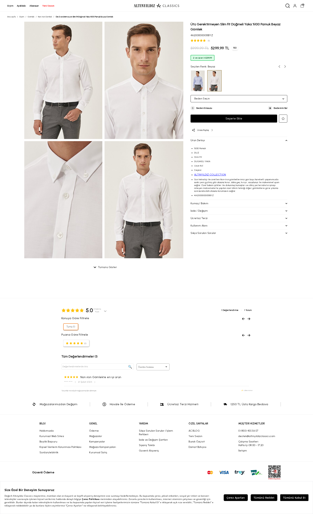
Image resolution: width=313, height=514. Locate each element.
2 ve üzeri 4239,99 (202, 58)
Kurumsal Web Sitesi (51, 436)
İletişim (242, 450)
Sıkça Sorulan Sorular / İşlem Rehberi (156, 432)
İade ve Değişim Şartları (153, 439)
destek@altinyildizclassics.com (256, 436)
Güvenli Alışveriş (149, 450)
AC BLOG (194, 430)
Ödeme (94, 430)
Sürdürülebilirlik (49, 452)
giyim (10, 6)
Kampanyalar (97, 441)
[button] (201, 108)
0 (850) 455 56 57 (248, 430)
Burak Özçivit (197, 441)
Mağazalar (95, 436)
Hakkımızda (46, 430)
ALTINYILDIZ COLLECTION (210, 174)
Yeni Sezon (195, 436)
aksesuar (34, 6)
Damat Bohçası (197, 447)
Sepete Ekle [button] (234, 118)
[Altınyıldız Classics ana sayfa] (156, 5)
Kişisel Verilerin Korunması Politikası (60, 447)
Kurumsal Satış (98, 452)
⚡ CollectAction (247, 390)
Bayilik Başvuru (48, 441)
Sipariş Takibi (147, 445)
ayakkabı (21, 6)
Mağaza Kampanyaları (102, 447)
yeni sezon (48, 6)
